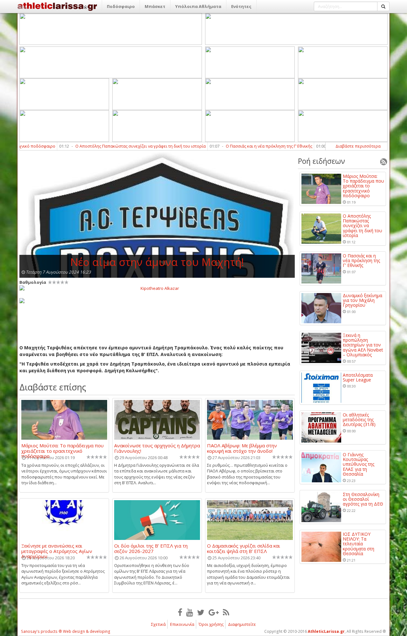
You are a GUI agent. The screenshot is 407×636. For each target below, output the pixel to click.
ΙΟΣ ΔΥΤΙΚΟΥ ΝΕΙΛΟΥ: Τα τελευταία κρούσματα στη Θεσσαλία (358, 544)
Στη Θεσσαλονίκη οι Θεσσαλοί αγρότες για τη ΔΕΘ (363, 499)
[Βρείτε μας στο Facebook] (180, 612)
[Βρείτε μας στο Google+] (214, 612)
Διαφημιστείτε (242, 624)
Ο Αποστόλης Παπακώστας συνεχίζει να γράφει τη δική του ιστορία (124, 146)
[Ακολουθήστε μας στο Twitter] (200, 612)
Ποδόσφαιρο (121, 6)
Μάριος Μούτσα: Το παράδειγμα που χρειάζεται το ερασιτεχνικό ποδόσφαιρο (62, 448)
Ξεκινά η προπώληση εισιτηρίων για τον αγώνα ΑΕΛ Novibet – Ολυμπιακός (363, 345)
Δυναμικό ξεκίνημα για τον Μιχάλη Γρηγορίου (362, 300)
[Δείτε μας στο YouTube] (189, 612)
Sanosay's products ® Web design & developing (65, 631)
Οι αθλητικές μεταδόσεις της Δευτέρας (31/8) (359, 419)
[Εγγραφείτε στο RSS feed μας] (226, 612)
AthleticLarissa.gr (326, 631)
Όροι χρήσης (211, 624)
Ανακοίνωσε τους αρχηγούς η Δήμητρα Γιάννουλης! (157, 448)
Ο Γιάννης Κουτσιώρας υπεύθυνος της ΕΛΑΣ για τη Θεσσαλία (358, 464)
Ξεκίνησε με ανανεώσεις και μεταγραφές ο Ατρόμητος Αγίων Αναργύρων (56, 548)
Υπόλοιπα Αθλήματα (198, 6)
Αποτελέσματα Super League (358, 377)
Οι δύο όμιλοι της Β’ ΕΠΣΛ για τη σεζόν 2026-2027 (151, 548)
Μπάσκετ (155, 6)
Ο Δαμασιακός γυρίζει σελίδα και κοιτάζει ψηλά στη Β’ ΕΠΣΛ (243, 548)
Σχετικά (158, 624)
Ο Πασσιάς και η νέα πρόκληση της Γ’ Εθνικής (253, 146)
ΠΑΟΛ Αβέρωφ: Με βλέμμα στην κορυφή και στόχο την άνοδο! (242, 448)
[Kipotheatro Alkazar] (157, 288)
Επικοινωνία (182, 624)
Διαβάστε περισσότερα (358, 146)
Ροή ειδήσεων (321, 161)
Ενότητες (241, 6)
